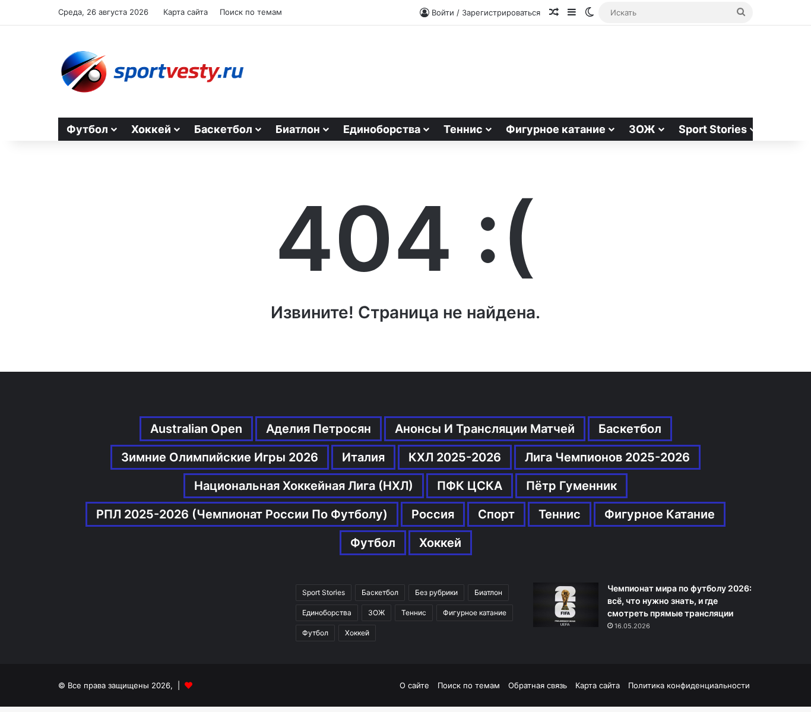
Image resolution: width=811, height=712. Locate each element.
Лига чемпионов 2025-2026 (607, 457)
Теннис (463, 129)
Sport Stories (713, 129)
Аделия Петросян (318, 429)
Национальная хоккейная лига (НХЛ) (303, 486)
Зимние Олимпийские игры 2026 (219, 457)
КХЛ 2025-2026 (454, 457)
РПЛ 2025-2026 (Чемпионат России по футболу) (242, 514)
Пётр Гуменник (571, 486)
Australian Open (196, 429)
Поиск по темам (251, 12)
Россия (432, 514)
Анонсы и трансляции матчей (485, 429)
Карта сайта (185, 12)
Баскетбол (223, 129)
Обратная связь (537, 685)
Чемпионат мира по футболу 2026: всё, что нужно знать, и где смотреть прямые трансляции (679, 600)
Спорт (496, 514)
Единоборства (381, 129)
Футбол (87, 129)
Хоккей (151, 129)
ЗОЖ (642, 129)
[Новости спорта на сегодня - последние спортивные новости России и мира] (151, 71)
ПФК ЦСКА (469, 486)
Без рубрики (436, 592)
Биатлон (297, 129)
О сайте (414, 685)
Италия (363, 457)
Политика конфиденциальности (689, 685)
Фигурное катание (556, 129)
